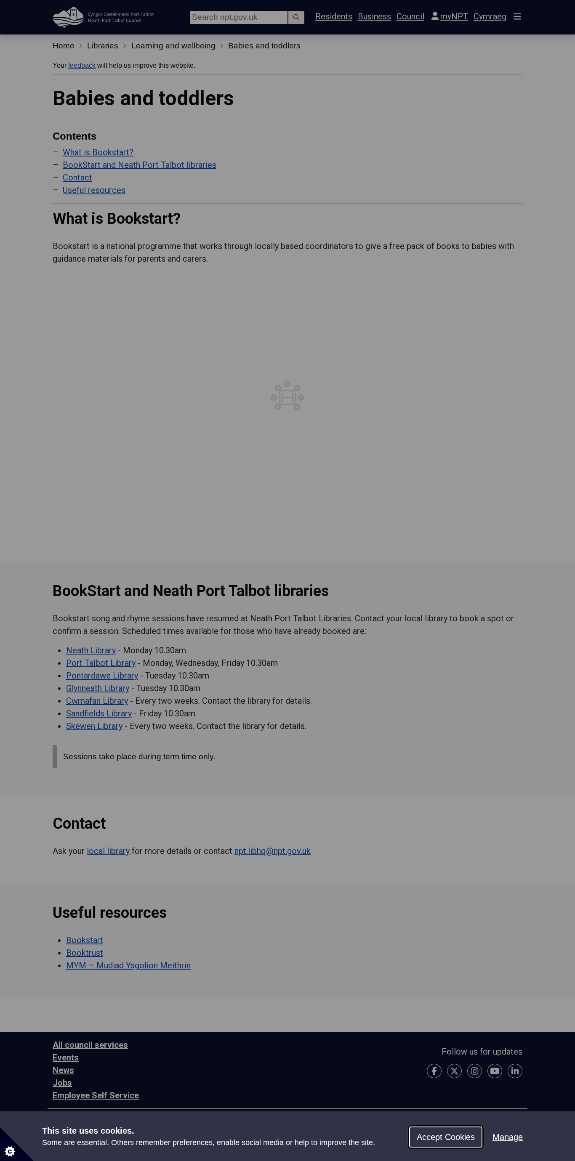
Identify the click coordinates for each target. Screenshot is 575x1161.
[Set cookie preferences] (17, 1144)
